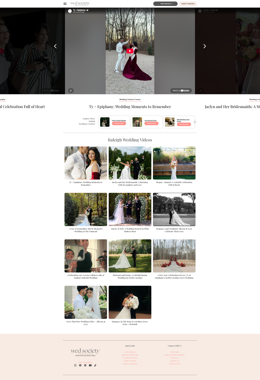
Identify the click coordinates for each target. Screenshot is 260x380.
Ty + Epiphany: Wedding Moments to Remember (130, 106)
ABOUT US (174, 358)
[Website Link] (85, 357)
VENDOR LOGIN (174, 364)
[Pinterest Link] (85, 366)
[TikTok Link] (95, 366)
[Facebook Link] (80, 366)
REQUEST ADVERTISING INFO (175, 355)
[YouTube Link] (90, 366)
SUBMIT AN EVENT (130, 361)
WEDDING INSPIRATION (130, 355)
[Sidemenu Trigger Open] (65, 4)
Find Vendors (165, 4)
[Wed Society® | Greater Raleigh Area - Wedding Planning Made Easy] (80, 3)
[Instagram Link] (75, 366)
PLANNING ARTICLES (130, 358)
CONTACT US (174, 361)
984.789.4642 (174, 352)
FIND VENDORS (130, 352)
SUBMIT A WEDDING (187, 4)
